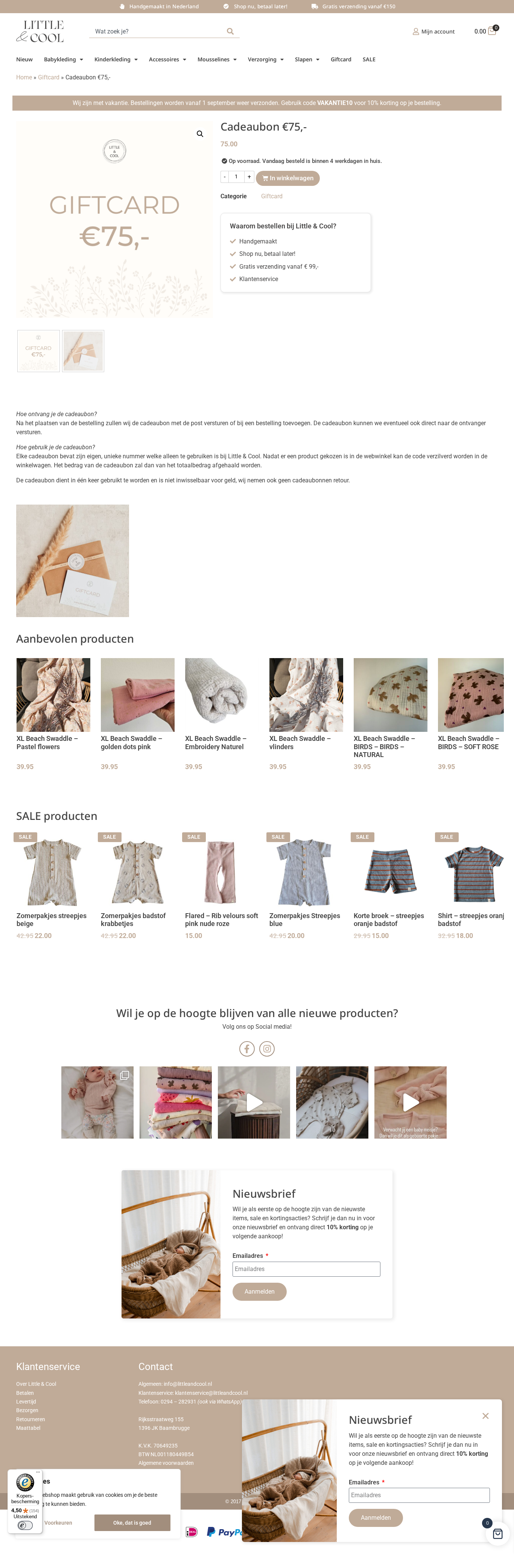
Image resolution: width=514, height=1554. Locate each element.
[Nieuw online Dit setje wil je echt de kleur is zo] (410, 1102)
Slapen (303, 59)
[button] (200, 134)
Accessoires (164, 59)
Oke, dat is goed (132, 1523)
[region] (98, 1504)
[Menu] (38, 1473)
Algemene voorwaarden (166, 1463)
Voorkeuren (58, 1523)
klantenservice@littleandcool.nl (211, 1393)
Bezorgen (27, 1410)
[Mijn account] (416, 31)
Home (24, 77)
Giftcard (341, 59)
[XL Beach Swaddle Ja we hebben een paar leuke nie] (176, 1102)
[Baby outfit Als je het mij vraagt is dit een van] (97, 1102)
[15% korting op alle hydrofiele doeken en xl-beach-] (254, 1102)
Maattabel (28, 1428)
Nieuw (24, 59)
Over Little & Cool (36, 1384)
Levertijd (26, 1402)
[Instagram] (267, 1049)
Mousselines (214, 59)
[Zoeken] (232, 31)
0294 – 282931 (178, 1402)
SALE (369, 59)
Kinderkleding (112, 59)
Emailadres (249, 1256)
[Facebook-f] (247, 1049)
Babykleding (60, 59)
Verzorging (262, 59)
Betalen (25, 1393)
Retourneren (30, 1419)
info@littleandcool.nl (188, 1384)
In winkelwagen (291, 178)
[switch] (25, 1525)
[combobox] (156, 31)
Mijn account (438, 31)
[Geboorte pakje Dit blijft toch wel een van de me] (332, 1102)
